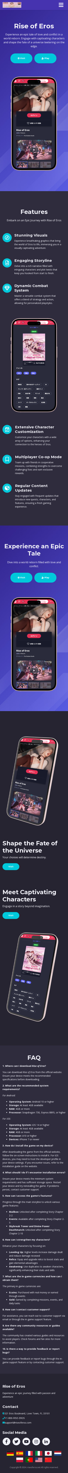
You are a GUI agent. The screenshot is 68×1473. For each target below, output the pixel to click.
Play (46, 58)
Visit (22, 58)
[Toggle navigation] (61, 5)
